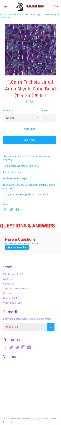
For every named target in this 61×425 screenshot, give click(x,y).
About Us (8, 279)
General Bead (15, 419)
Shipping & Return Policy (15, 288)
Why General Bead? (13, 274)
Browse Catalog (11, 298)
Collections (8, 293)
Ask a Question (19, 247)
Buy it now (29, 140)
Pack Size (8, 110)
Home (3, 14)
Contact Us (8, 283)
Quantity (46, 110)
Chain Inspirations (12, 302)
